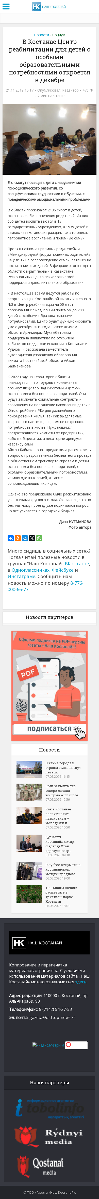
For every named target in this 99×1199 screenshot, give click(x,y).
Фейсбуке (63, 570)
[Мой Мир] (25, 538)
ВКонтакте (77, 563)
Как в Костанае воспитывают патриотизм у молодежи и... (58, 816)
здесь (80, 982)
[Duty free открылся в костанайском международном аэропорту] (30, 871)
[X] (32, 538)
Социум (58, 34)
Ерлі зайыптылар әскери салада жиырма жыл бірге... (62, 790)
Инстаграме (21, 576)
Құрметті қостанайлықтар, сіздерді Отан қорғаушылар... (60, 844)
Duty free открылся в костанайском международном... (62, 869)
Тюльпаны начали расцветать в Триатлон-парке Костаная (61, 894)
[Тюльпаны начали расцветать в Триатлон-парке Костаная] (30, 894)
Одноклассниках (31, 570)
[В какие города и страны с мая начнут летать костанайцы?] (30, 769)
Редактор (70, 90)
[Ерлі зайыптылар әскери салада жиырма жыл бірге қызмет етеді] (30, 792)
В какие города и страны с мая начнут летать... (63, 767)
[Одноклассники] (18, 538)
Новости (41, 34)
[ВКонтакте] (11, 538)
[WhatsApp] (39, 538)
